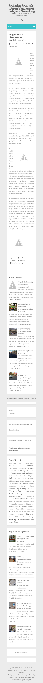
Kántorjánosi (23, 476)
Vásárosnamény (25, 520)
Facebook (22, 258)
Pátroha (11, 509)
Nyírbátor (31, 486)
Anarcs (15, 463)
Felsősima (15, 468)
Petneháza (31, 506)
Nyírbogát (22, 486)
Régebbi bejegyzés (30, 399)
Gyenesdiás (30, 468)
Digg (22, 263)
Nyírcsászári (31, 488)
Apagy (20, 463)
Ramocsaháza (20, 509)
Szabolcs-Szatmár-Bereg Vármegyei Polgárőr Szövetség (21, 8)
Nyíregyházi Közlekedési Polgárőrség (19, 501)
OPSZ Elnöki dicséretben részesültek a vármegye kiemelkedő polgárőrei (24, 605)
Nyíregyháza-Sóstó (15, 496)
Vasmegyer (14, 519)
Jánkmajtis (13, 473)
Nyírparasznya (30, 504)
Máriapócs (31, 479)
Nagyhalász (20, 481)
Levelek (24, 479)
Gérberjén (16, 471)
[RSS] (21, 20)
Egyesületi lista (14, 430)
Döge (10, 468)
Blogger (25, 652)
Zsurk (32, 520)
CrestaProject (18, 675)
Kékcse (12, 478)
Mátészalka (12, 481)
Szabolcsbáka (30, 509)
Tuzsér (20, 517)
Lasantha (11, 677)
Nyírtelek (18, 506)
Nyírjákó (32, 501)
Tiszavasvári (13, 517)
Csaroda (24, 466)
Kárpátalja (31, 476)
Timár (32, 511)
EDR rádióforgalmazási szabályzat (20, 440)
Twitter (13, 260)
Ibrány (28, 471)
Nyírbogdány (12, 486)
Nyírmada (13, 504)
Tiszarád (30, 514)
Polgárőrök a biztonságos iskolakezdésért (17, 37)
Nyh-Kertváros (23, 483)
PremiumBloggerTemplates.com (24, 677)
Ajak (10, 463)
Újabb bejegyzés (12, 399)
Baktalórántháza (29, 463)
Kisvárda (26, 473)
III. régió (23, 471)
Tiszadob (11, 514)
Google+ (22, 260)
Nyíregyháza (15, 491)
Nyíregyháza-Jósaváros (25, 494)
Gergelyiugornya (22, 468)
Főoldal (20, 399)
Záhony (11, 522)
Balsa (10, 466)
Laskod (18, 478)
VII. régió (31, 517)
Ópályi (16, 522)
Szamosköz (18, 511)
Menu (10, 26)
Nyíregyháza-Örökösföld (24, 499)
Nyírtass (11, 506)
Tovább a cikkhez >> (15, 300)
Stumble (14, 263)
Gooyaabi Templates (26, 680)
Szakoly (12, 511)
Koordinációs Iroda (14, 476)
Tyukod (25, 517)
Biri (20, 466)
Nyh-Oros (31, 483)
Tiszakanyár (20, 514)
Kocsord (32, 473)
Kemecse (20, 473)
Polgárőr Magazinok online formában (20, 424)
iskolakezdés (13, 46)
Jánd (33, 471)
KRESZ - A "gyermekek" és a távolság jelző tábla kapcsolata (25, 538)
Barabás (15, 466)
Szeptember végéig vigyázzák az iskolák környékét (24, 331)
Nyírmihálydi (21, 504)
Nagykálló (28, 481)
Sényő (28, 511)
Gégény (11, 471)
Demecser (30, 466)
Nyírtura (24, 506)
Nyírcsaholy (21, 488)
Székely (24, 511)
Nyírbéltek (12, 489)
